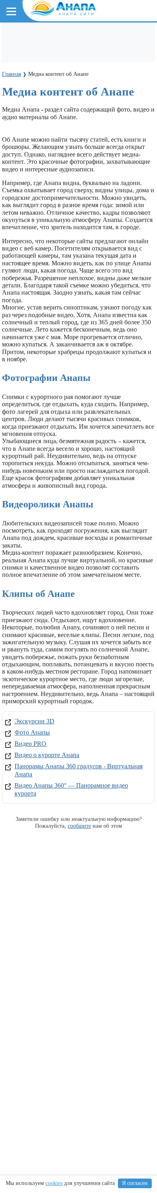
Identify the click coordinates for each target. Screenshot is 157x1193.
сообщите (79, 825)
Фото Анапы (32, 732)
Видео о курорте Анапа (46, 754)
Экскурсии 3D (34, 721)
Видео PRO (30, 743)
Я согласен (135, 1183)
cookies (53, 1183)
